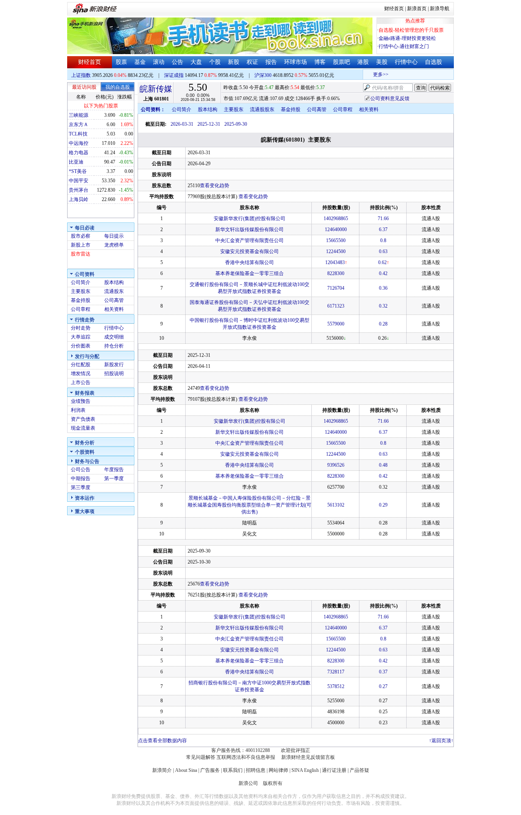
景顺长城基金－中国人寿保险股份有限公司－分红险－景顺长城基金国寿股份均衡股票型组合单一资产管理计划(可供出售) (249, 505)
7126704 (335, 288)
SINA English (305, 770)
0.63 (383, 251)
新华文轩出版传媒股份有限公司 (249, 229)
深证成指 (174, 75)
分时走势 (80, 328)
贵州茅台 (78, 190)
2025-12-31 (208, 124)
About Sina (186, 770)
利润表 (78, 410)
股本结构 (114, 282)
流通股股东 (262, 109)
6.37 (383, 229)
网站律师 (278, 770)
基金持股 (80, 300)
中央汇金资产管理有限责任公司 (249, 240)
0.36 (383, 288)
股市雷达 (80, 254)
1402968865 (336, 218)
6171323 (335, 306)
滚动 (158, 62)
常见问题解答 (200, 757)
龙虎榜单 (114, 245)
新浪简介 (162, 770)
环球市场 (295, 62)
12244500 (336, 251)
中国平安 (78, 181)
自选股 (433, 62)
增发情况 (80, 373)
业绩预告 (80, 401)
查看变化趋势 (214, 185)
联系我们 (233, 770)
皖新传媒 (156, 88)
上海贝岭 (78, 199)
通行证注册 (334, 770)
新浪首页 (417, 8)
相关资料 (114, 309)
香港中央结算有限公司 (249, 262)
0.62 (382, 262)
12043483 (335, 262)
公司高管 (114, 300)
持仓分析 (114, 346)
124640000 (336, 229)
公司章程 (80, 309)
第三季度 (80, 487)
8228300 (335, 273)
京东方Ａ (78, 124)
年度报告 (114, 469)
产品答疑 (359, 770)
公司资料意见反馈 (389, 98)
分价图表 (80, 346)
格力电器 (78, 152)
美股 (381, 62)
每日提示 (114, 236)
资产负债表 (83, 419)
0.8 (383, 240)
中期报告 (80, 478)
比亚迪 (76, 162)
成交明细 (114, 337)
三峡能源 (78, 115)
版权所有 (272, 783)
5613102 (335, 505)
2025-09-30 (235, 124)
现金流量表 (83, 428)
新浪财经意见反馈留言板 (308, 757)
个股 (215, 62)
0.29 (383, 505)
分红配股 (80, 364)
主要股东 (80, 291)
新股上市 (80, 245)
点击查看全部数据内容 (162, 740)
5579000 (335, 324)
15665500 (336, 240)
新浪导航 (439, 8)
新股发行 (114, 364)
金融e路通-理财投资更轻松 (407, 38)
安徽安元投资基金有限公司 (249, 251)
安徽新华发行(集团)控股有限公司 (249, 218)
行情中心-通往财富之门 (404, 46)
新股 (233, 62)
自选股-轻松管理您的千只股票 (411, 30)
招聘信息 (255, 770)
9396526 (335, 465)
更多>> (376, 74)
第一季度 (114, 478)
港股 (363, 62)
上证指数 (81, 75)
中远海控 (78, 143)
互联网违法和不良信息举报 (246, 757)
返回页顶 (441, 740)
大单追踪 (80, 337)
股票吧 (341, 62)
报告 (271, 62)
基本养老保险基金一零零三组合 (249, 273)
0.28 (383, 324)
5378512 (335, 686)
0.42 (383, 273)
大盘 (196, 62)
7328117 (335, 672)
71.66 (383, 218)
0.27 (383, 686)
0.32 (383, 306)
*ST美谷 (78, 171)
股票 (121, 62)
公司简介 (80, 282)
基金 (140, 62)
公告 (177, 62)
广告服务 (210, 770)
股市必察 (80, 236)
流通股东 (114, 291)
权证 (252, 62)
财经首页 (394, 8)
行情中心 (406, 62)
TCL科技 (78, 134)
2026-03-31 (182, 124)
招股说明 (114, 373)
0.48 (383, 465)
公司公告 (80, 469)
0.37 (383, 672)
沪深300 (262, 75)
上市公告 (80, 382)
